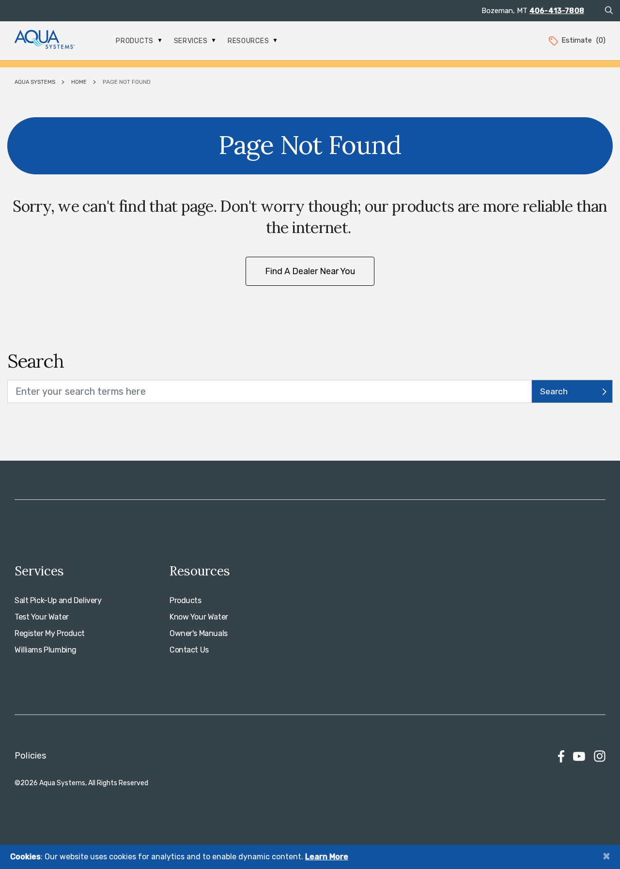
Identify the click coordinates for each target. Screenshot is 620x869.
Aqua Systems (35, 82)
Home (79, 82)
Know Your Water (199, 616)
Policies (30, 755)
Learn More (326, 856)
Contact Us (189, 649)
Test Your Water (42, 616)
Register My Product (50, 633)
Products (135, 41)
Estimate (583, 40)
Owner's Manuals (199, 633)
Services (191, 41)
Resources (249, 41)
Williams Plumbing (46, 649)
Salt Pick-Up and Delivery (58, 600)
